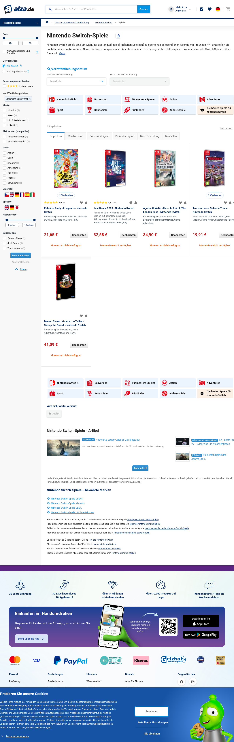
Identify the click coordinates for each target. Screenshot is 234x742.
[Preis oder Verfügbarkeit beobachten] (86, 203)
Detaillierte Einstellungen (153, 722)
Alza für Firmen (134, 681)
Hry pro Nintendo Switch (101, 540)
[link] (20, 269)
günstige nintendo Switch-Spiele (142, 519)
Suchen (143, 9)
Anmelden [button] (181, 10)
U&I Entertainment (16, 120)
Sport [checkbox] (10, 157)
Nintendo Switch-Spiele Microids (68, 503)
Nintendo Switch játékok (124, 553)
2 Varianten (66, 195)
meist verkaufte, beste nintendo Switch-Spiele (167, 528)
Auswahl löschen (20, 262)
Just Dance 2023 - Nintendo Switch (114, 208)
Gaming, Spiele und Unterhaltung (72, 22)
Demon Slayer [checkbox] (14, 238)
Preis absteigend (124, 136)
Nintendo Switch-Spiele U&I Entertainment (72, 512)
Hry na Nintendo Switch (104, 544)
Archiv (56, 413)
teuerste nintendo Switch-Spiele (145, 524)
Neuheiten (171, 136)
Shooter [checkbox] (11, 163)
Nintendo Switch (103, 22)
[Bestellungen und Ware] (201, 9)
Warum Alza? (94, 681)
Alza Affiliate (132, 687)
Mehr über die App (28, 638)
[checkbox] (20, 52)
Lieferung (14, 681)
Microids (11, 110)
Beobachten (79, 235)
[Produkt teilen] (118, 36)
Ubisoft (11, 125)
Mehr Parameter (20, 255)
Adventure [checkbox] (12, 167)
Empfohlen (56, 136)
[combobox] (91, 9)
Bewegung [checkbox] (12, 182)
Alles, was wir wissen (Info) (204, 440)
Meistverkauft (76, 136)
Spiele (121, 22)
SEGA (10, 115)
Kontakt (91, 687)
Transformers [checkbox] (14, 248)
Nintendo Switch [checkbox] (15, 136)
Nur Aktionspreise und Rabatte (18, 52)
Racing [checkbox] (11, 172)
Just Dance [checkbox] (13, 243)
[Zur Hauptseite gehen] (19, 9)
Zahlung (14, 687)
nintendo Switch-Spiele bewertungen (132, 532)
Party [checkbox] (10, 178)
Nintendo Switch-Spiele (109, 548)
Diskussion (226, 128)
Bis (37, 38)
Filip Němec (88, 439)
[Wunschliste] (209, 9)
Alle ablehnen (152, 733)
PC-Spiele (196, 455)
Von (4, 38)
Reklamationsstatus (59, 687)
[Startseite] (47, 22)
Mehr (62, 53)
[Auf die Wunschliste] (81, 203)
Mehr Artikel (140, 468)
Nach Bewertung (149, 136)
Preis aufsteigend (99, 136)
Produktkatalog (12, 22)
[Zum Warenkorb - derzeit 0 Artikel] (228, 9)
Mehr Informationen (17, 736)
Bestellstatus (55, 681)
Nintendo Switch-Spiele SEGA (66, 507)
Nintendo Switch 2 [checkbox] (16, 141)
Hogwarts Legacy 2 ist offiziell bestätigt (118, 439)
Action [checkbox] (10, 153)
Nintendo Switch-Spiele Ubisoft (67, 498)
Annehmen (152, 711)
